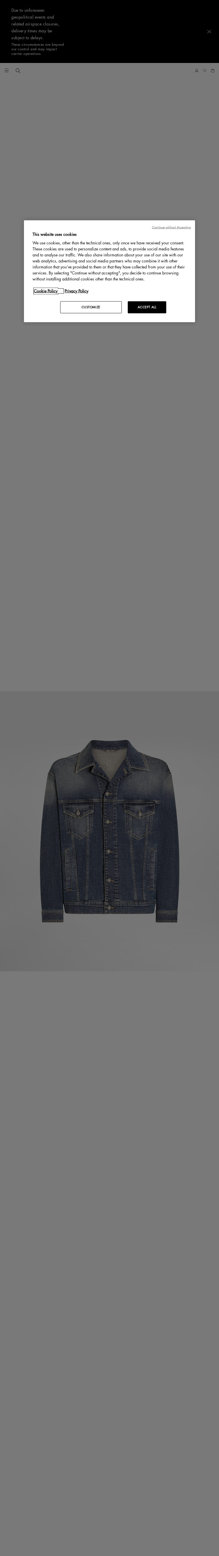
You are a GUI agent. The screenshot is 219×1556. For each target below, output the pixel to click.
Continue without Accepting (171, 227)
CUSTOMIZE (91, 307)
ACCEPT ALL (147, 307)
